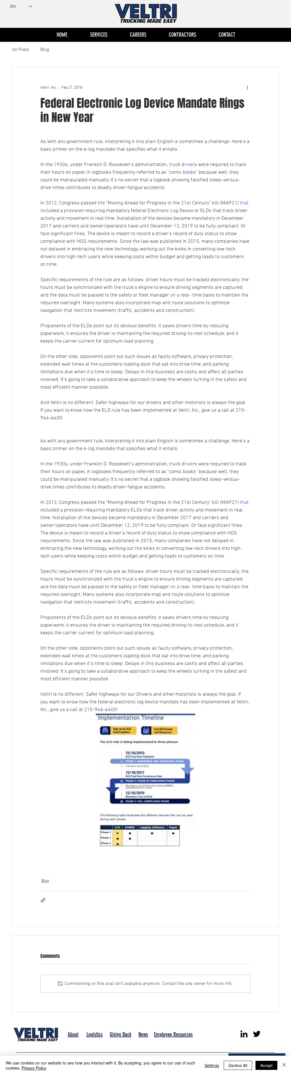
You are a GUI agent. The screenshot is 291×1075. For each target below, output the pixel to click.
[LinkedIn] (244, 1034)
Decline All (237, 1065)
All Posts (20, 50)
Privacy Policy (34, 1068)
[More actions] (247, 87)
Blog (44, 50)
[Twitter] (257, 1034)
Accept (266, 1065)
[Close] (284, 1065)
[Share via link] (43, 900)
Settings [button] (212, 1065)
